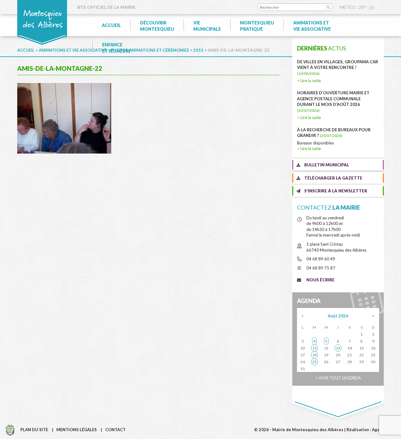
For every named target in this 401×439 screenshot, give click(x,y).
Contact (115, 429)
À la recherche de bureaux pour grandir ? (334, 132)
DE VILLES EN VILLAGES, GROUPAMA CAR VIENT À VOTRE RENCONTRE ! (337, 67)
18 (314, 355)
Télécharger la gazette (333, 177)
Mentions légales (76, 429)
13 (338, 348)
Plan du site (34, 429)
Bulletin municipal (326, 164)
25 (314, 361)
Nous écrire (320, 279)
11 (314, 348)
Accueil (111, 25)
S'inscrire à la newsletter (335, 190)
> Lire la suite (309, 80)
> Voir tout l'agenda (338, 377)
